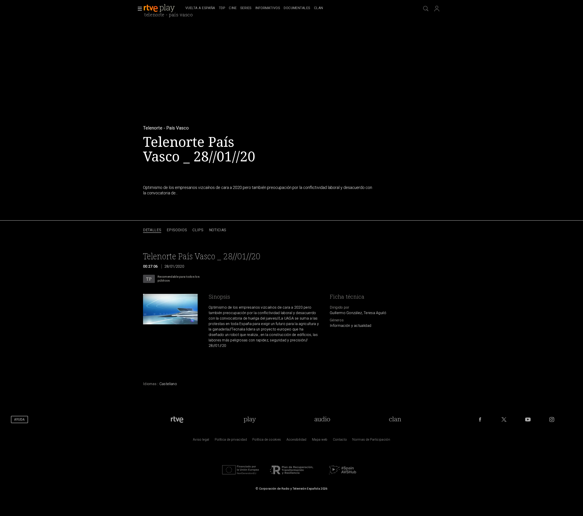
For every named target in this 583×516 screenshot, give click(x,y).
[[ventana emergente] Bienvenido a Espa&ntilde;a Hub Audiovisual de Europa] (342, 475)
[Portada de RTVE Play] (159, 8)
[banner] (163, 8)
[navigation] (296, 8)
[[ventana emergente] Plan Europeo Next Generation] (240, 475)
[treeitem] (200, 8)
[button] (138, 9)
